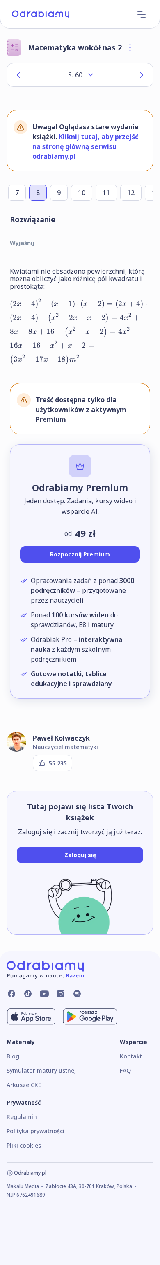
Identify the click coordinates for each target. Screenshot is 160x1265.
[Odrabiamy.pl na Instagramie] (61, 994)
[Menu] (141, 14)
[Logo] (40, 14)
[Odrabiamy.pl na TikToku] (28, 994)
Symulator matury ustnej (41, 1070)
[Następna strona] (141, 75)
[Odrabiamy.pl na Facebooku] (11, 994)
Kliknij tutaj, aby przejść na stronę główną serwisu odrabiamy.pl (85, 146)
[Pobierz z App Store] (31, 1016)
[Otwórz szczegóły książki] (130, 47)
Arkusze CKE (24, 1085)
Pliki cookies (24, 1145)
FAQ (125, 1070)
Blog (13, 1056)
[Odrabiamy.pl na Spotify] (77, 994)
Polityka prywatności (35, 1131)
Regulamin (22, 1117)
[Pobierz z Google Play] (90, 1016)
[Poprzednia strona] (18, 75)
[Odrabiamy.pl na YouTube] (44, 994)
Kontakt (131, 1056)
